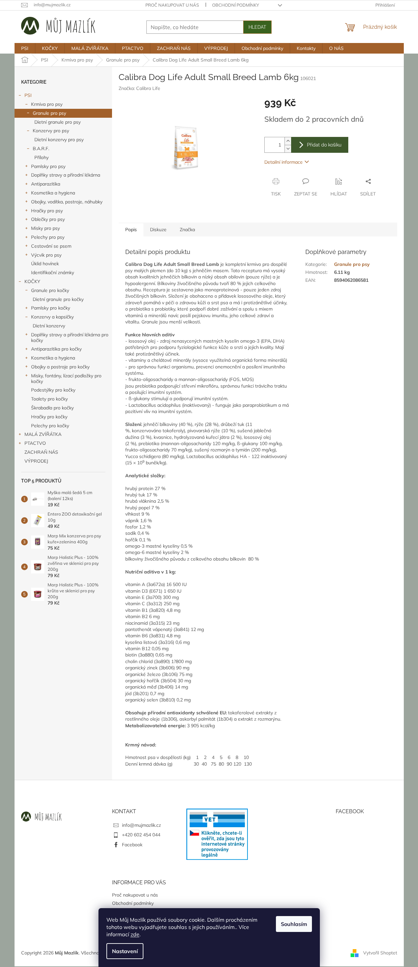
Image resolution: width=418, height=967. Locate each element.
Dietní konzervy (49, 326)
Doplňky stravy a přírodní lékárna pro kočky (69, 337)
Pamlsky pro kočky (50, 308)
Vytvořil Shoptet (380, 952)
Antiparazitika (45, 184)
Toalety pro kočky (49, 399)
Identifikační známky (52, 272)
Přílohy (41, 157)
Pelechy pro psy (47, 237)
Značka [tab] (187, 229)
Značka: (139, 88)
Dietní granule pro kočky (58, 299)
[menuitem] (25, 48)
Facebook (132, 845)
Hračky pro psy (47, 211)
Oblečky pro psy (48, 219)
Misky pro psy (45, 228)
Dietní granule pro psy (57, 122)
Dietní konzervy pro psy (59, 140)
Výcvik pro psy (46, 255)
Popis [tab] (131, 229)
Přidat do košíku (324, 144)
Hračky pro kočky (49, 417)
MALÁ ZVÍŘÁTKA (42, 434)
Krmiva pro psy (46, 104)
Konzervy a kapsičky (52, 317)
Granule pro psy (49, 113)
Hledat (257, 27)
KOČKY (32, 281)
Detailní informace (283, 162)
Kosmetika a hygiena (53, 193)
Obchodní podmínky (235, 5)
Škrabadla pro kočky (52, 408)
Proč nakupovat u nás (172, 5)
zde (135, 934)
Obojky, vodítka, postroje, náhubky (66, 202)
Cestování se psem (51, 246)
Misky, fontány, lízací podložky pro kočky (66, 378)
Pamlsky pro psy (48, 166)
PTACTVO (35, 443)
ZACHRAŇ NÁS (41, 452)
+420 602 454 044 (141, 835)
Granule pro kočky (50, 290)
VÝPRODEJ (36, 461)
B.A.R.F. (41, 148)
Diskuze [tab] (158, 229)
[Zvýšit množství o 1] (288, 141)
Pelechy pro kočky (50, 426)
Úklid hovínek (45, 264)
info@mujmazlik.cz (141, 825)
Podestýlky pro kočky (53, 390)
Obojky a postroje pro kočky (60, 367)
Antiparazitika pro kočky (56, 349)
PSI (28, 95)
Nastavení (125, 951)
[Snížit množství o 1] (288, 148)
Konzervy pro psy (51, 131)
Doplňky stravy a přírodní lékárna (65, 175)
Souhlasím (294, 924)
